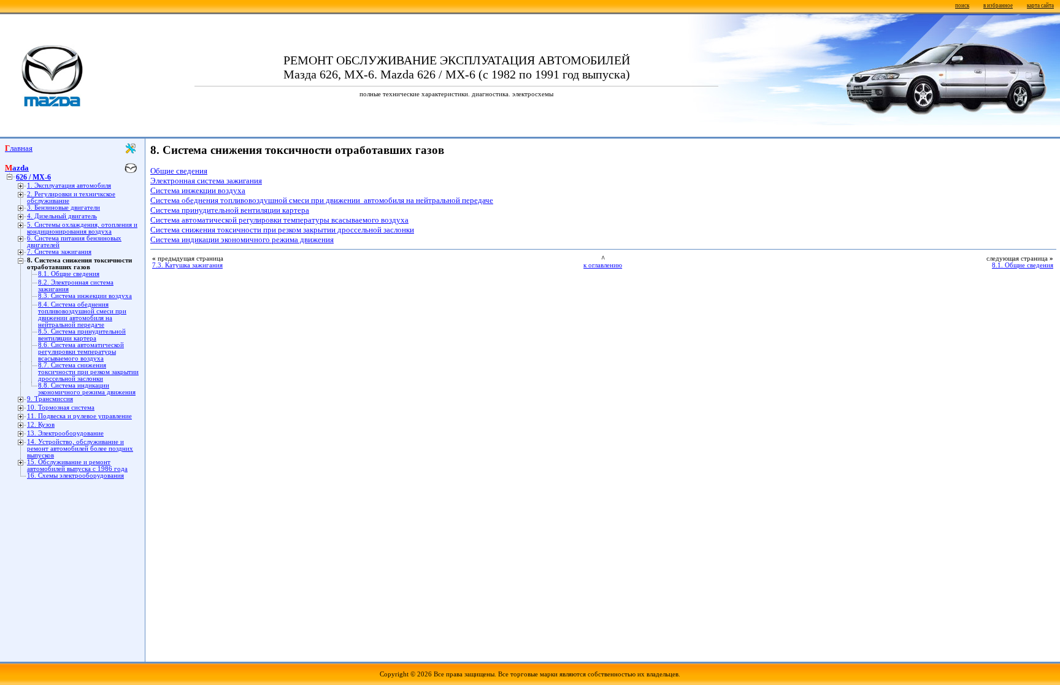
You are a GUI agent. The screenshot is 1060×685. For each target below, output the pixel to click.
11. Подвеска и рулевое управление (79, 416)
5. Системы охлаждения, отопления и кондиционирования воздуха (82, 228)
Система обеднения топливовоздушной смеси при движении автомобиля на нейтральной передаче (321, 200)
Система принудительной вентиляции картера (229, 210)
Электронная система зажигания (206, 180)
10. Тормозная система (60, 407)
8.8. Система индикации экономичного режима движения (87, 389)
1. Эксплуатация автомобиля (69, 185)
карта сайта (1040, 5)
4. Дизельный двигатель (62, 216)
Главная (19, 148)
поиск (962, 5)
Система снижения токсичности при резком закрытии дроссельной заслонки (282, 229)
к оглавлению (602, 265)
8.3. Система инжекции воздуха (85, 296)
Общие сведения (178, 170)
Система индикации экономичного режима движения (242, 239)
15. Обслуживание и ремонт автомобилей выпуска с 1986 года (77, 465)
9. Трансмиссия (50, 399)
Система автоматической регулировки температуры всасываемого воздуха (279, 219)
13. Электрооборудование (65, 433)
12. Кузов (41, 424)
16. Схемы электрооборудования (75, 475)
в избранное (998, 5)
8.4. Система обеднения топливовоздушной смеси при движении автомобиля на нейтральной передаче (82, 314)
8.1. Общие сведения (68, 273)
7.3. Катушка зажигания (187, 265)
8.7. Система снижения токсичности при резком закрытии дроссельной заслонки (88, 372)
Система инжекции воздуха (197, 190)
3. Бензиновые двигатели (63, 207)
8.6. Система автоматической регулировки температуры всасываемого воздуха (81, 352)
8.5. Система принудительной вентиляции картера (82, 335)
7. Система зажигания (59, 251)
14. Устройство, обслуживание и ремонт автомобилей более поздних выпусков (80, 448)
